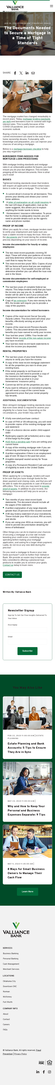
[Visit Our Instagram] (49, 1072)
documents (11, 237)
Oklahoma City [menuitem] (9, 981)
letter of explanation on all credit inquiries (28, 202)
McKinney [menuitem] (7, 997)
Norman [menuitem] (6, 991)
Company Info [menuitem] (10, 1009)
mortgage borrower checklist (27, 149)
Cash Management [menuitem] (11, 964)
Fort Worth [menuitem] (7, 1002)
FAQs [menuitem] (5, 1030)
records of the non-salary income (35, 338)
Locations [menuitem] (8, 976)
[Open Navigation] (51, 6)
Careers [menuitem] (6, 1024)
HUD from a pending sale (17, 442)
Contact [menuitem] (6, 1019)
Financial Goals (41, 23)
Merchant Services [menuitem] (11, 969)
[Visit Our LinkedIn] (37, 1072)
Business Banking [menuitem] (10, 953)
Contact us (8, 565)
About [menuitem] (5, 1014)
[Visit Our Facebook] (43, 1072)
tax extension (20, 300)
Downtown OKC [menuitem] (10, 986)
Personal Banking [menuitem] (10, 959)
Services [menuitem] (7, 948)
